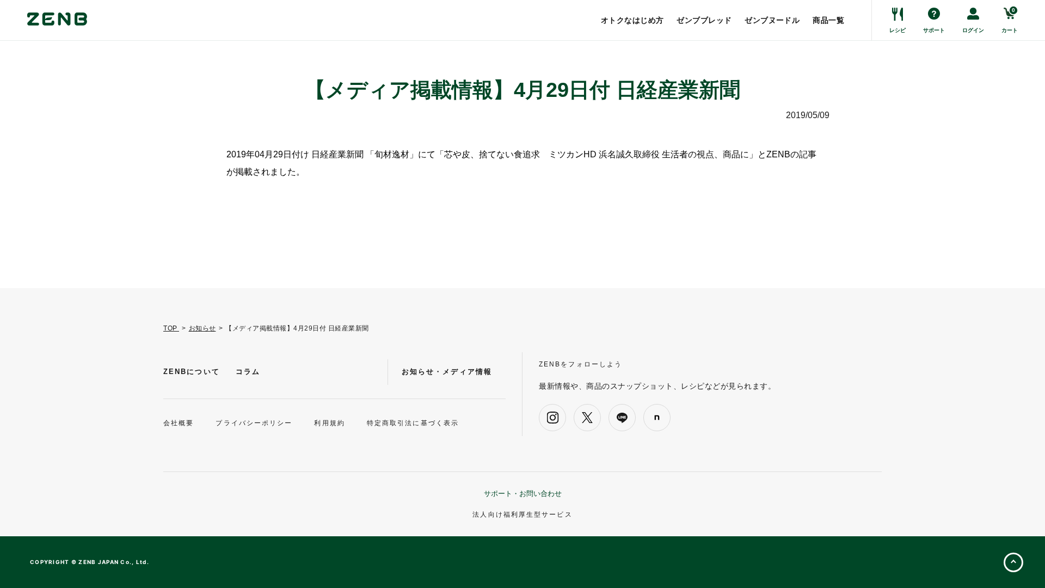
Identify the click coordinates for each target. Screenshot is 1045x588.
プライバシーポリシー (254, 423)
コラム (248, 371)
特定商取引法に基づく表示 (413, 423)
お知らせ (202, 328)
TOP (171, 328)
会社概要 (178, 423)
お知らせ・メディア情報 (447, 371)
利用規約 (329, 423)
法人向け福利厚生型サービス (522, 514)
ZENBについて (191, 371)
